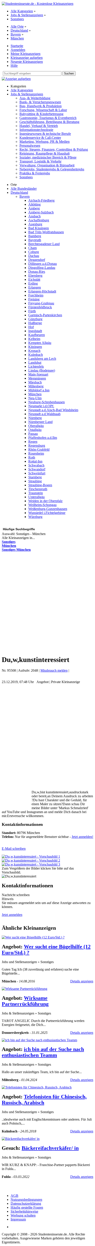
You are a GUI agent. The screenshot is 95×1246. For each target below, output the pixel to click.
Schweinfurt (36, 473)
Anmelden (18, 50)
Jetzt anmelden (12, 915)
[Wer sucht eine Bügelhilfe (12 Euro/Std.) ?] (33, 937)
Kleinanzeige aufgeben (27, 58)
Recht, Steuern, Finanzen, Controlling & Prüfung (53, 149)
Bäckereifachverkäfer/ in (50, 1148)
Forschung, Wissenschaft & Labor (43, 110)
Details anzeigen (81, 981)
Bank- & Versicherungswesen (40, 102)
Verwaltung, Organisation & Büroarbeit (46, 165)
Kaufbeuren (36, 335)
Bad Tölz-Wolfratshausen (46, 232)
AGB (14, 1195)
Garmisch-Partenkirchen (45, 315)
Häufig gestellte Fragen (27, 1207)
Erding (33, 283)
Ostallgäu (35, 430)
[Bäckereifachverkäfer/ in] (21, 1139)
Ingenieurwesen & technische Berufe (45, 134)
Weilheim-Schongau (42, 505)
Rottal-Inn (35, 461)
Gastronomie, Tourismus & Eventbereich (47, 118)
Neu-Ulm (35, 398)
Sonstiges (17, 19)
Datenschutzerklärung (26, 1203)
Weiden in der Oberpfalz (45, 501)
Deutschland (19, 30)
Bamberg (34, 236)
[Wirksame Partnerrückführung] (24, 989)
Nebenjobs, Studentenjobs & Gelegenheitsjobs (51, 169)
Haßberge (35, 323)
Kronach (34, 351)
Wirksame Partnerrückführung (25, 1001)
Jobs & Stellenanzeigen (27, 15)
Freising (34, 299)
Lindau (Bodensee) (41, 370)
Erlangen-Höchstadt (42, 291)
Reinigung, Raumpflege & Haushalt (44, 153)
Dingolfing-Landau (41, 267)
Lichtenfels (36, 366)
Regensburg (36, 445)
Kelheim (34, 339)
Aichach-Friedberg (41, 200)
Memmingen (37, 378)
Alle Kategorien (22, 11)
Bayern (16, 34)
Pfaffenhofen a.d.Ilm (42, 437)
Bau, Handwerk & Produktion (40, 106)
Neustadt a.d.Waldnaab (44, 414)
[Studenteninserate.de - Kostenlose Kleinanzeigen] (37, 3)
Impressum (18, 1219)
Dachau (33, 256)
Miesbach (35, 382)
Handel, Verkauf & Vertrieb (38, 126)
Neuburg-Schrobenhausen (46, 402)
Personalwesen (29, 145)
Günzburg (35, 319)
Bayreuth (34, 240)
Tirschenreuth (37, 489)
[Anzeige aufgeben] (16, 79)
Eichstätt (34, 279)
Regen (32, 441)
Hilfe (14, 65)
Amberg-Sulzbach (41, 212)
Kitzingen (35, 347)
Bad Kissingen (38, 228)
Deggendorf (36, 260)
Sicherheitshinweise (24, 1211)
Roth (31, 457)
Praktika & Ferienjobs (34, 173)
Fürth (32, 311)
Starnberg (35, 477)
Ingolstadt (35, 331)
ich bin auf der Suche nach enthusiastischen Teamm (43, 1052)
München (17, 38)
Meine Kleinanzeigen (25, 54)
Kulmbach (35, 354)
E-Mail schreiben (14, 848)
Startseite (17, 46)
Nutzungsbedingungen (26, 1199)
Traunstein (35, 493)
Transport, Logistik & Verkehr (40, 161)
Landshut (34, 362)
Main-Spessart (38, 374)
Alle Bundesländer (24, 188)
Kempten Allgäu (39, 343)
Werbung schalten (23, 1215)
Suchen (69, 73)
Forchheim (35, 295)
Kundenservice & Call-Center (40, 137)
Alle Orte (17, 26)
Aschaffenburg (38, 220)
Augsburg (35, 224)
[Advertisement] (47, 603)
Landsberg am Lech (42, 358)
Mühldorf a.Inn (38, 390)
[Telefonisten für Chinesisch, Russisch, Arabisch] (37, 1087)
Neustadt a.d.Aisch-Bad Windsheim (53, 410)
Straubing (35, 481)
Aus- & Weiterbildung (34, 98)
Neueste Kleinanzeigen (27, 61)
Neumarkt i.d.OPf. (41, 406)
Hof (31, 327)
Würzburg (35, 517)
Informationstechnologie (36, 130)
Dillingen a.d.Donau (42, 264)
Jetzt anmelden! (82, 837)
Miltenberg (36, 386)
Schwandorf (36, 469)
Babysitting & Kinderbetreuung (41, 114)
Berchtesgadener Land (44, 244)
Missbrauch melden (54, 670)
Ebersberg (35, 275)
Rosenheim (36, 453)
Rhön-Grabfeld (38, 449)
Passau (33, 434)
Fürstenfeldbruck (40, 307)
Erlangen (34, 287)
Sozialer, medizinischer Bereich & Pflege (47, 157)
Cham (32, 248)
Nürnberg (35, 418)
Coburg (33, 252)
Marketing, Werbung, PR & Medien (44, 141)
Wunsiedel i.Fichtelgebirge (46, 513)
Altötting (34, 204)
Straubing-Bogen (40, 485)
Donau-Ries (36, 271)
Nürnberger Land (40, 422)
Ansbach (34, 216)
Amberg (34, 208)
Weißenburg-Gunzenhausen (47, 509)
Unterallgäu (36, 497)
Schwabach (36, 465)
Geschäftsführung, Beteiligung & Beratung (49, 122)
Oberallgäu (36, 426)
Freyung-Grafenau (41, 303)
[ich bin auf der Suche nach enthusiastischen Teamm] (39, 1040)
